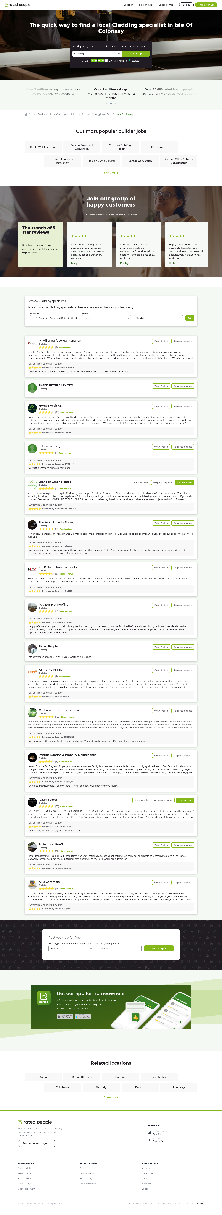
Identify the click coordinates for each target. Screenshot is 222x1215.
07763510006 (185, 800)
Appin (43, 1077)
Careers (146, 1178)
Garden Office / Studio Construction (179, 161)
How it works (25, 1178)
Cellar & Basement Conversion (82, 147)
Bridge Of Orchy (82, 1077)
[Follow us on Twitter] (192, 1203)
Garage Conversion (140, 161)
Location (34, 313)
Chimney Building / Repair (120, 147)
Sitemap (172, 1203)
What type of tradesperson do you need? (71, 943)
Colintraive (62, 1087)
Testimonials (24, 1173)
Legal (145, 1188)
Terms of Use (135, 1203)
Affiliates (146, 1183)
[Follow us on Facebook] (197, 1203)
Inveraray (179, 1087)
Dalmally (101, 1087)
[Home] (26, 114)
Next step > (158, 948)
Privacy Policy (149, 1203)
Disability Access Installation (62, 161)
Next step (135, 53)
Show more (111, 172)
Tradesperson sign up (37, 1143)
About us (146, 1168)
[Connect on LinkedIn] (202, 1203)
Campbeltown (159, 1077)
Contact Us (183, 1203)
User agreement (26, 1188)
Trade (85, 313)
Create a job (24, 1168)
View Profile (161, 341)
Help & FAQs (24, 1183)
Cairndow (121, 1077)
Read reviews (65, 347)
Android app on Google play (83, 1016)
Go (190, 317)
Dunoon (140, 1087)
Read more (76, 258)
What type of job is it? (108, 943)
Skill (136, 313)
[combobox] (54, 318)
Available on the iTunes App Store (65, 1016)
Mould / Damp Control (101, 161)
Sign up (84, 1168)
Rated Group (148, 1173)
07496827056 (184, 482)
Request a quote (183, 341)
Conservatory (159, 147)
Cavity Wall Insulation (43, 147)
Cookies (162, 1203)
